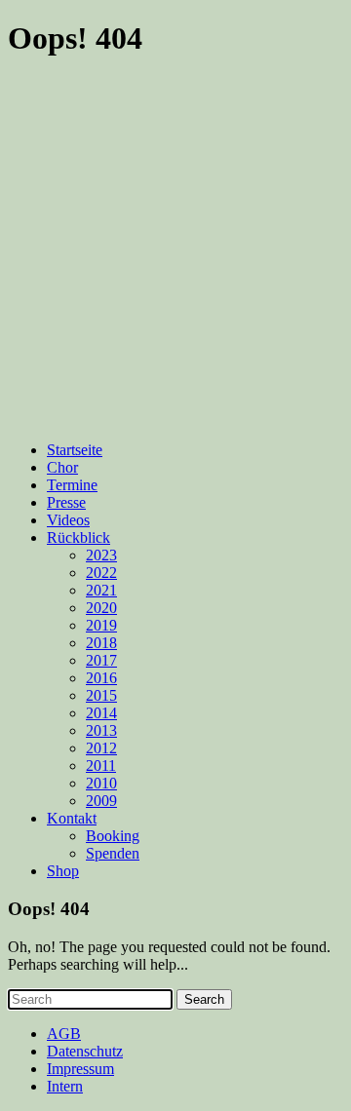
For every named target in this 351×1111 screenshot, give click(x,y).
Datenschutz (85, 1051)
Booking (112, 835)
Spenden (112, 853)
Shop (63, 870)
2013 (101, 730)
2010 (101, 783)
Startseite (74, 449)
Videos (68, 520)
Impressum (80, 1068)
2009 (101, 800)
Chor (62, 467)
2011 (101, 765)
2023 (101, 555)
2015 (101, 695)
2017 (101, 660)
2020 (101, 607)
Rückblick (78, 537)
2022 (101, 572)
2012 (101, 748)
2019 (101, 625)
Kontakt (72, 818)
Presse (66, 502)
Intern (65, 1086)
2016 (101, 678)
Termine (72, 485)
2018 (101, 642)
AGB (64, 1033)
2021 (101, 590)
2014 (101, 713)
